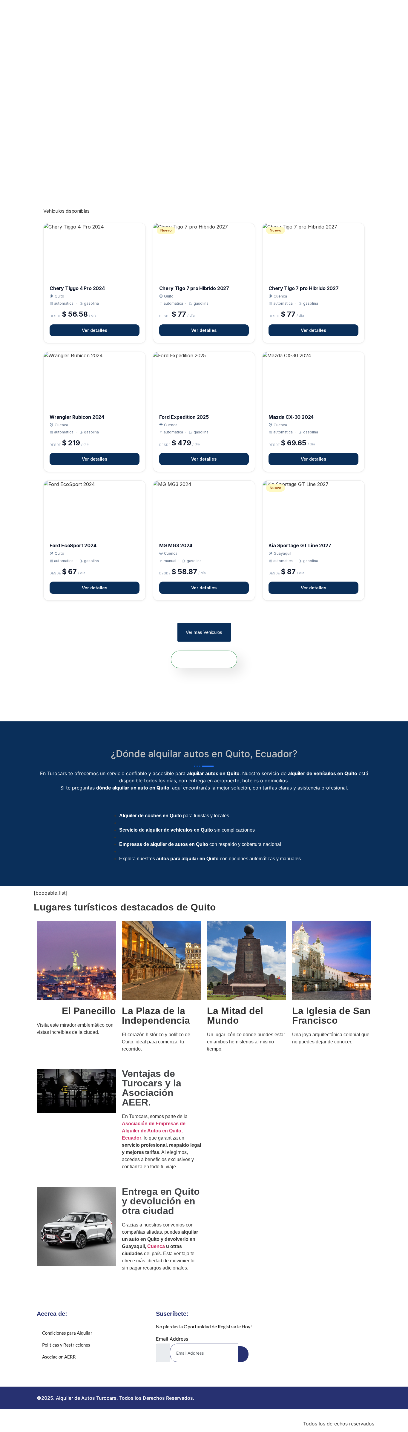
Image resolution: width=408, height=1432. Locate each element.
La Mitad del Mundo (235, 1015)
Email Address (172, 1338)
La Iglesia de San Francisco (331, 1015)
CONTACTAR (206, 659)
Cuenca (156, 1246)
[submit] (243, 1354)
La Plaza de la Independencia (156, 1015)
